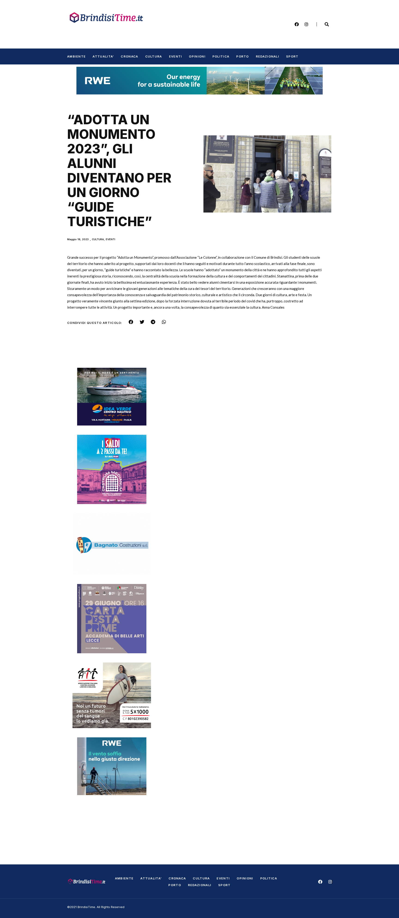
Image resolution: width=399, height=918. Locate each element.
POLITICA (220, 56)
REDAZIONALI (267, 56)
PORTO (242, 56)
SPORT (292, 56)
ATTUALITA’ (103, 56)
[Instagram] (306, 24)
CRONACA (129, 56)
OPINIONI (197, 56)
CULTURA (153, 56)
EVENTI (175, 56)
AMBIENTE (76, 56)
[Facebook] (297, 24)
